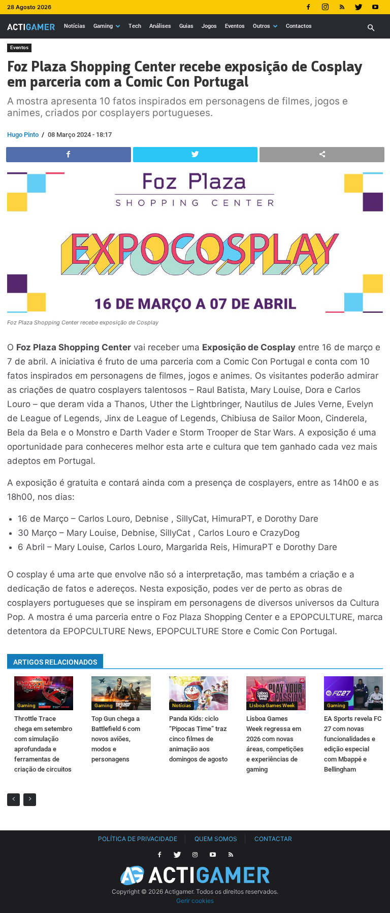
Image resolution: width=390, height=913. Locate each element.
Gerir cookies (195, 900)
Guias (186, 26)
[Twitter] (358, 7)
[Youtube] (375, 7)
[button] (371, 28)
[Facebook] (308, 7)
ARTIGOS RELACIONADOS (55, 662)
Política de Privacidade (137, 839)
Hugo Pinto (23, 134)
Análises (160, 26)
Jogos (209, 26)
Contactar (273, 839)
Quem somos (215, 839)
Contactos (299, 26)
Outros (261, 26)
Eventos (235, 26)
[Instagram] (325, 7)
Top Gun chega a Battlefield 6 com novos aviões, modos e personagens (115, 739)
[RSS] (341, 7)
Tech (134, 26)
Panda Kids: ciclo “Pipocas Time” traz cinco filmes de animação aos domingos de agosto (198, 739)
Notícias (74, 26)
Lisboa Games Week (272, 705)
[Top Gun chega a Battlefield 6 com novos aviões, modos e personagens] (120, 693)
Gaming (103, 26)
